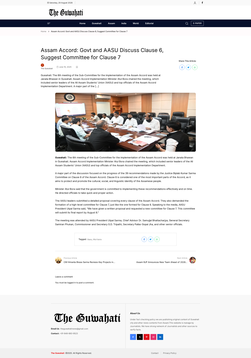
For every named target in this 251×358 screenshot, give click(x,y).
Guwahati (96, 23)
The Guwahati (47, 68)
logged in (71, 282)
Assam (111, 23)
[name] (203, 2)
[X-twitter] (140, 337)
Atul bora (97, 239)
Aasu (89, 239)
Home (82, 23)
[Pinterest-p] (147, 337)
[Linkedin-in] (160, 337)
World (136, 23)
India (123, 23)
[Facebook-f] (133, 337)
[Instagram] (153, 337)
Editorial (149, 23)
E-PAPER (197, 23)
